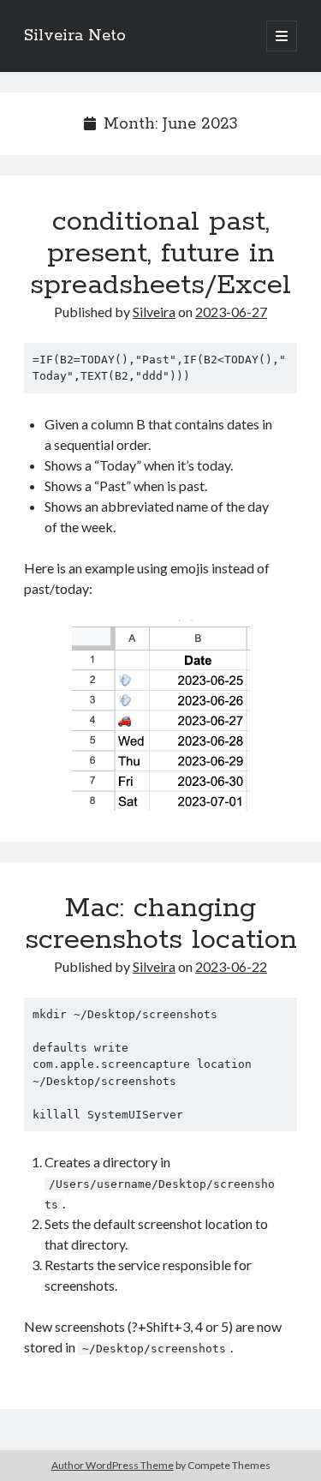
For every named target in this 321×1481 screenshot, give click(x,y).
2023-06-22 (231, 966)
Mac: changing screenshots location (161, 924)
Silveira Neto (75, 36)
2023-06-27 (231, 311)
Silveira (154, 311)
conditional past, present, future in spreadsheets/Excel (160, 253)
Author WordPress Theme (112, 1465)
